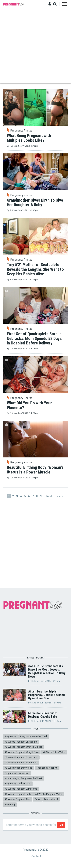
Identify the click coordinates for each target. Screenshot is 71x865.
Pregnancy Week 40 (47, 767)
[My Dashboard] (50, 4)
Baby (37, 799)
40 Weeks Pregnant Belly (18, 794)
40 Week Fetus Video (54, 752)
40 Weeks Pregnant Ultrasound (21, 741)
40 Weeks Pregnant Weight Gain (22, 752)
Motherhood (51, 799)
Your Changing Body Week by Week (23, 778)
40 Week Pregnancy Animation (21, 762)
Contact (36, 856)
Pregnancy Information (17, 773)
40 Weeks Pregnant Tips (17, 799)
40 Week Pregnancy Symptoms (21, 757)
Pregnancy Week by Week (33, 736)
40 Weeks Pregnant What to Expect (23, 746)
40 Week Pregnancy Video (18, 767)
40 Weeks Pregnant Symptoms (21, 788)
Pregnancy (10, 736)
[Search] (54, 4)
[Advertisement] (35, 45)
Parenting (10, 804)
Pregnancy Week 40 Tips (18, 783)
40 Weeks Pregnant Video (48, 794)
